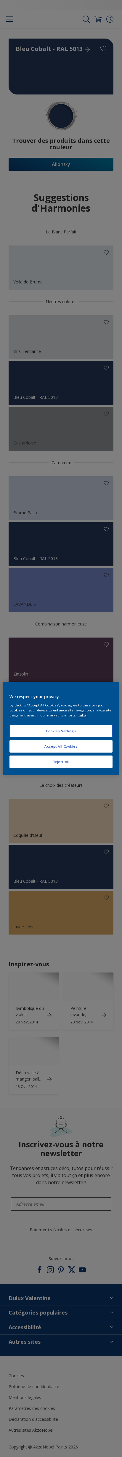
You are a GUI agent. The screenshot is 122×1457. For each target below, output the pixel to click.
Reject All (61, 761)
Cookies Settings (61, 731)
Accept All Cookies (60, 746)
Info (82, 715)
